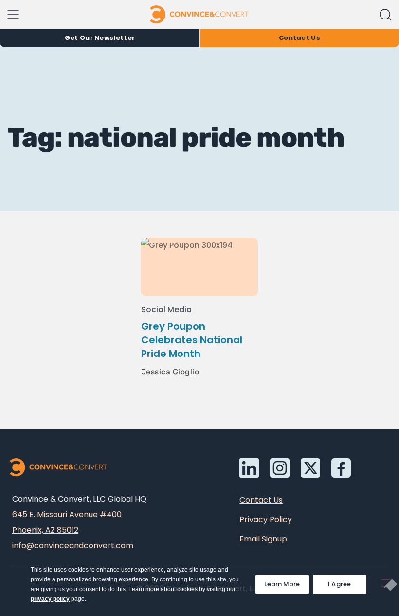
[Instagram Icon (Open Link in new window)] (280, 468)
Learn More (286, 582)
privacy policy (50, 599)
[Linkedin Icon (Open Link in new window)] (249, 468)
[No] (386, 583)
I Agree (339, 584)
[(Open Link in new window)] (341, 468)
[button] (386, 15)
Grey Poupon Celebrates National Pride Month (191, 339)
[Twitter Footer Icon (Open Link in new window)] (310, 468)
